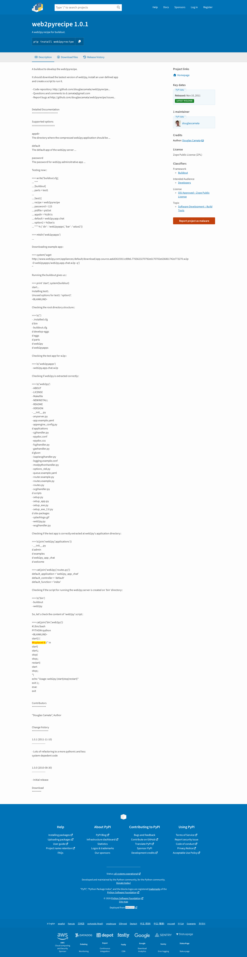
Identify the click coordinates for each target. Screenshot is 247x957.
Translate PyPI (143, 844)
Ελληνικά (123, 923)
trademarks (154, 889)
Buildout (183, 173)
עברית (181, 923)
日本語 (81, 923)
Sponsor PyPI (144, 848)
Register (208, 7)
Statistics (102, 844)
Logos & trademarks (102, 848)
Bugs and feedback (144, 835)
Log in (194, 7)
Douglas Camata (191, 140)
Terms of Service (185, 835)
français (71, 923)
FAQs (60, 853)
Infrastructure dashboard (101, 839)
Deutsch (133, 923)
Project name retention (59, 848)
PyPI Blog (101, 835)
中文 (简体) (145, 923)
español (61, 923)
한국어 (202, 923)
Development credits (143, 853)
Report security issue (186, 839)
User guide (59, 844)
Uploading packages (59, 839)
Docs (166, 7)
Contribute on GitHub (143, 839)
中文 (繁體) (159, 923)
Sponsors (179, 7)
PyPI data (180, 89)
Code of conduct (185, 844)
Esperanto (191, 923)
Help (155, 7)
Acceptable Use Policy (185, 853)
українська (111, 923)
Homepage (183, 75)
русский (171, 923)
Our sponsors (102, 853)
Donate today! (123, 883)
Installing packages (59, 835)
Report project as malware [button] (194, 221)
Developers (184, 183)
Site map (123, 901)
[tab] (43, 57)
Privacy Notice (185, 848)
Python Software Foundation (122, 892)
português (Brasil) (95, 923)
